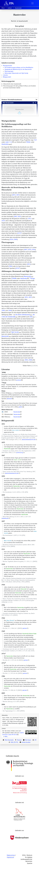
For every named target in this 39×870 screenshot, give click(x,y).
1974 (19, 233)
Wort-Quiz (28, 740)
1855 (19, 216)
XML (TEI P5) (14, 742)
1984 (10, 266)
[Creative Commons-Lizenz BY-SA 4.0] (31, 732)
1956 (33, 249)
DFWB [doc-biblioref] (14, 278)
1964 (10, 310)
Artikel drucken (26, 742)
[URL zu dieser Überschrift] (17, 121)
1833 (14, 195)
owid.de (18, 380)
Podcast (19, 740)
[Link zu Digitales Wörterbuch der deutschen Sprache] (3, 412)
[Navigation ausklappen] (32, 3)
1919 (3, 221)
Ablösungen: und (16, 73)
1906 (3, 310)
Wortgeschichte (7, 65)
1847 (18, 195)
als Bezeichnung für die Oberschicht (18, 69)
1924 (11, 239)
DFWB (4, 372)
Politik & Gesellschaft (19, 21)
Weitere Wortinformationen (12, 100)
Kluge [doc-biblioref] (32, 278)
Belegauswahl (7, 77)
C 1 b (8, 142)
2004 (30, 360)
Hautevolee (16, 412)
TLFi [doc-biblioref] (35, 140)
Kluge (4, 383)
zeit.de (25, 628)
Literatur (5, 75)
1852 (28, 264)
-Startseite (9, 740)
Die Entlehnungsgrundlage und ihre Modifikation (19, 67)
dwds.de (9, 398)
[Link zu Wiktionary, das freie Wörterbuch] (3, 417)
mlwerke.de (5, 518)
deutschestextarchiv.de (28, 439)
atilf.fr (20, 407)
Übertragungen (9, 71)
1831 (26, 297)
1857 (30, 297)
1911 (29, 218)
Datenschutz (11, 855)
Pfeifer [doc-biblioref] (28, 142)
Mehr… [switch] (6, 736)
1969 (15, 239)
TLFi (3, 401)
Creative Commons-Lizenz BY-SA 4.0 (13, 733)
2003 (26, 360)
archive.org (19, 452)
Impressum (10, 857)
